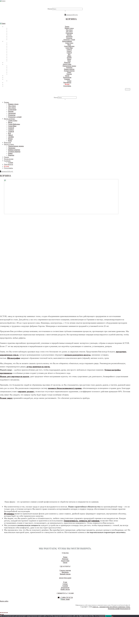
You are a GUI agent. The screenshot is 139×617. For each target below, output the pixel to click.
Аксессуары (65, 560)
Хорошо (108, 616)
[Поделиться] (5, 612)
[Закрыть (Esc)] (7, 612)
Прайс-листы (65, 589)
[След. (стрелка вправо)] (3, 614)
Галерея (65, 586)
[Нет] (112, 616)
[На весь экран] (3, 612)
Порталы (65, 559)
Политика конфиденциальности (119, 608)
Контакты (65, 572)
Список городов (65, 570)
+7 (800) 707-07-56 (65, 597)
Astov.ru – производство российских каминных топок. (111, 607)
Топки (65, 557)
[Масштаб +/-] (1, 612)
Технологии (65, 587)
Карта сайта (4, 601)
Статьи (65, 584)
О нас (65, 582)
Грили (65, 562)
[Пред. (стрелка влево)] (1, 614)
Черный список (65, 574)
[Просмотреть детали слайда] (61, 213)
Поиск (50, 9)
